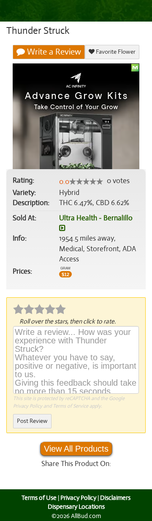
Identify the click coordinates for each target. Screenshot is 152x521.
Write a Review (53, 52)
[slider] (86, 181)
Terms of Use (39, 498)
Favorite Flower (115, 51)
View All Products (76, 448)
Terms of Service (70, 406)
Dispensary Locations (76, 506)
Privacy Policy (27, 406)
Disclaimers (115, 498)
